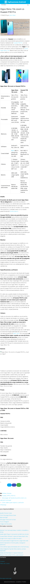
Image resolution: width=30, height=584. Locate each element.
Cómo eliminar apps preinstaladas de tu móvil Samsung (14, 547)
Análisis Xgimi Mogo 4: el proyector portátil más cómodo (14, 534)
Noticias (9, 493)
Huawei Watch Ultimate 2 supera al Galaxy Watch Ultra (14, 536)
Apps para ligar (4, 517)
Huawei (4, 495)
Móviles (4, 493)
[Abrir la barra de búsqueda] (28, 5)
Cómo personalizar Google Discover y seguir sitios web (14, 540)
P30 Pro (13, 495)
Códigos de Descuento (6, 524)
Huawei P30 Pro (18, 43)
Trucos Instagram (4, 522)
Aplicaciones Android (17, 2)
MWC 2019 (16, 333)
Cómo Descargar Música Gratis (8, 515)
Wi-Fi (12, 150)
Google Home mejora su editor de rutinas (10, 538)
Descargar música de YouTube (8, 519)
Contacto (2, 561)
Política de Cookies (5, 563)
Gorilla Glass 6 (14, 211)
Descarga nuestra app (5, 578)
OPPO (8, 495)
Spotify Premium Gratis (6, 513)
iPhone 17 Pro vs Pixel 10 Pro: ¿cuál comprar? (11, 555)
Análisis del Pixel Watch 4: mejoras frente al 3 (11, 553)
